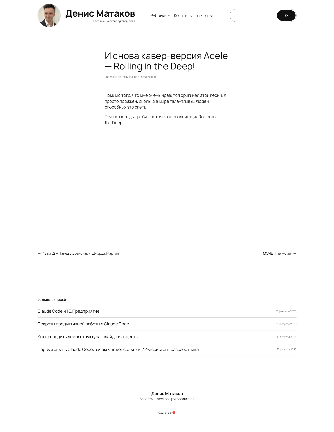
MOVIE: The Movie (277, 253)
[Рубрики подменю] (169, 15)
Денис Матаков (100, 13)
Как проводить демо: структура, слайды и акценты (87, 336)
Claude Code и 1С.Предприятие (68, 311)
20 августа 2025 (286, 324)
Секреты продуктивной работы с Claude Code (83, 324)
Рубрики (158, 15)
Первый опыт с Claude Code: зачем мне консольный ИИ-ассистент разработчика (118, 349)
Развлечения (148, 77)
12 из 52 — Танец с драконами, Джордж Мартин (81, 253)
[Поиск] (286, 15)
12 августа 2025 (287, 349)
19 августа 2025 (287, 337)
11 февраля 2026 (286, 311)
